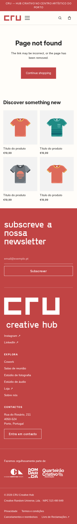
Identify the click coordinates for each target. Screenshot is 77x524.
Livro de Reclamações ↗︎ (55, 517)
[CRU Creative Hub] (12, 18)
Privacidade (10, 511)
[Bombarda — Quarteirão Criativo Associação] (46, 473)
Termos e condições (33, 511)
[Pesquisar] (59, 17)
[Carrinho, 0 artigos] (69, 17)
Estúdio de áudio (15, 381)
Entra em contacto (23, 434)
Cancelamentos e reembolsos (21, 517)
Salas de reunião (15, 368)
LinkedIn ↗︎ (11, 342)
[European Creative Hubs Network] (13, 473)
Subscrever (38, 271)
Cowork (9, 361)
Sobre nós (10, 395)
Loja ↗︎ (8, 388)
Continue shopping (38, 73)
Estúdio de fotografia (17, 375)
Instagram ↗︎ (12, 335)
